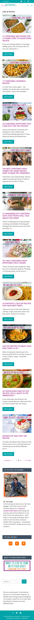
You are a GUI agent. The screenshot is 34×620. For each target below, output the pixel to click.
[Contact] (20, 613)
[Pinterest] (16, 613)
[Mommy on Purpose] (9, 5)
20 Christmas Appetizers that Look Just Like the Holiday (16, 124)
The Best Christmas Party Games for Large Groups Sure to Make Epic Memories (16, 170)
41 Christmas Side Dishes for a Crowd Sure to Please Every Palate (17, 38)
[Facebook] (13, 613)
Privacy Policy (25, 616)
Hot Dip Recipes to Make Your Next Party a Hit (16, 347)
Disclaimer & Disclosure (13, 618)
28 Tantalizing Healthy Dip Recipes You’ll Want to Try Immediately (15, 393)
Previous (6, 460)
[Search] (24, 581)
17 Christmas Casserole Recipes (14, 82)
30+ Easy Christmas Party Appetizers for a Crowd (14, 261)
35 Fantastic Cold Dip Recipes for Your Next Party (16, 304)
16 (26, 460)
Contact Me (24, 618)
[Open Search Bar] (28, 5)
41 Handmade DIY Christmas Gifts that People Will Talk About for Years (16, 215)
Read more (8, 54)
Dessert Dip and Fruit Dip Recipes (14, 437)
